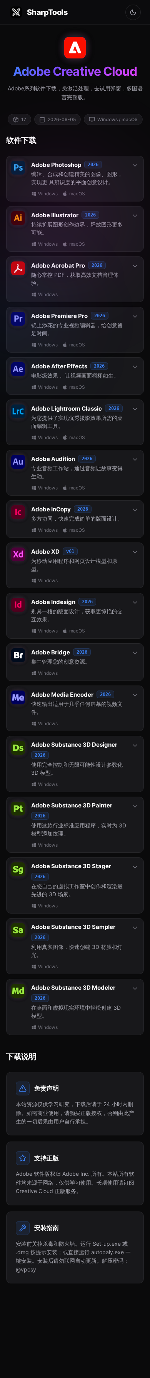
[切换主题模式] (133, 12)
